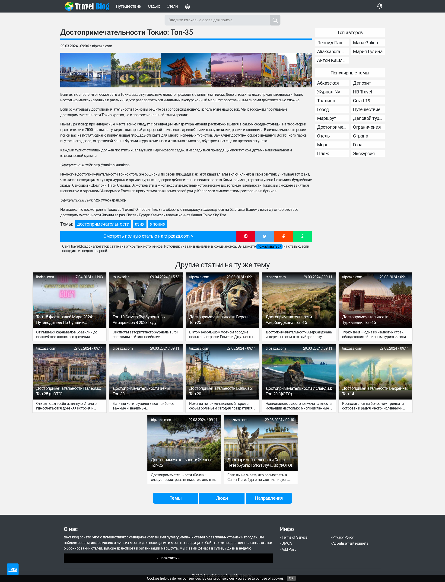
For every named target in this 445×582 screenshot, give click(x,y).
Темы (175, 498)
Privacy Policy (343, 537)
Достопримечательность (333, 127)
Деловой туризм (369, 118)
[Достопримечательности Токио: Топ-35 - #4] (236, 70)
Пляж (323, 153)
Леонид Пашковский (333, 42)
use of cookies (272, 578)
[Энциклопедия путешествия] (87, 6)
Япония (157, 224)
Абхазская (328, 83)
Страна (360, 136)
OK (291, 578)
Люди (222, 498)
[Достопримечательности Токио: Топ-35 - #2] (136, 70)
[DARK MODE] (379, 6)
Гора (357, 144)
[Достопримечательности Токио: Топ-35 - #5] (286, 70)
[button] (245, 236)
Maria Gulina (365, 42)
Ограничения (367, 127)
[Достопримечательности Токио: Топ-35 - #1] (85, 70)
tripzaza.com (102, 46)
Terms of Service (294, 537)
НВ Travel (362, 92)
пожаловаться (269, 246)
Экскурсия (364, 153)
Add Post (289, 549)
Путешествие (128, 6)
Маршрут (326, 118)
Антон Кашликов (333, 60)
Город (323, 109)
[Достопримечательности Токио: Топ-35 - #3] (186, 70)
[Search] (275, 20)
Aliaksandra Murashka (333, 51)
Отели (172, 6)
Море (322, 144)
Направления (269, 498)
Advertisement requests (350, 543)
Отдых (154, 6)
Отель (323, 136)
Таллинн (326, 100)
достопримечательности (103, 224)
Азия (140, 224)
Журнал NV (328, 92)
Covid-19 (361, 100)
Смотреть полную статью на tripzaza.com (146, 236)
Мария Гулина (367, 51)
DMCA (287, 543)
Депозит (362, 83)
